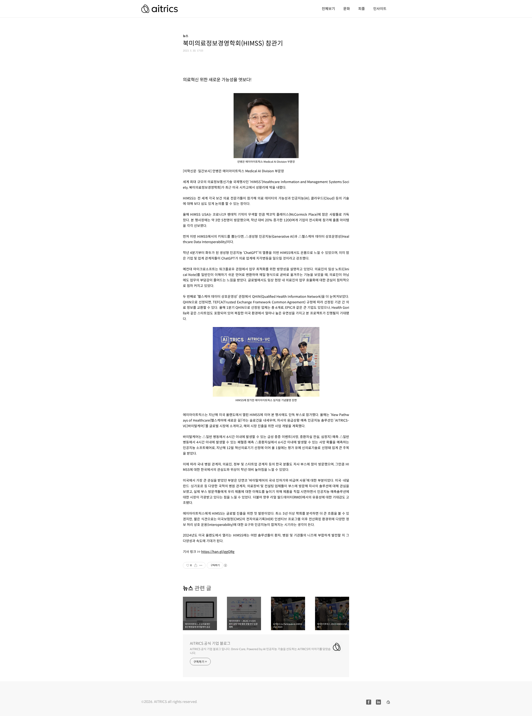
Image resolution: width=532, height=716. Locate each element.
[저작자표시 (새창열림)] (225, 565)
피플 (361, 8)
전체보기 (328, 8)
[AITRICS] (159, 9)
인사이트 (380, 8)
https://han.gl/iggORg (217, 552)
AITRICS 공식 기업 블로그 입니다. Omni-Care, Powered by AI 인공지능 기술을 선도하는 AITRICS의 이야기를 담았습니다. (260, 651)
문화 (346, 8)
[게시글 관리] (200, 565)
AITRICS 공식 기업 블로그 (210, 643)
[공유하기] (195, 565)
